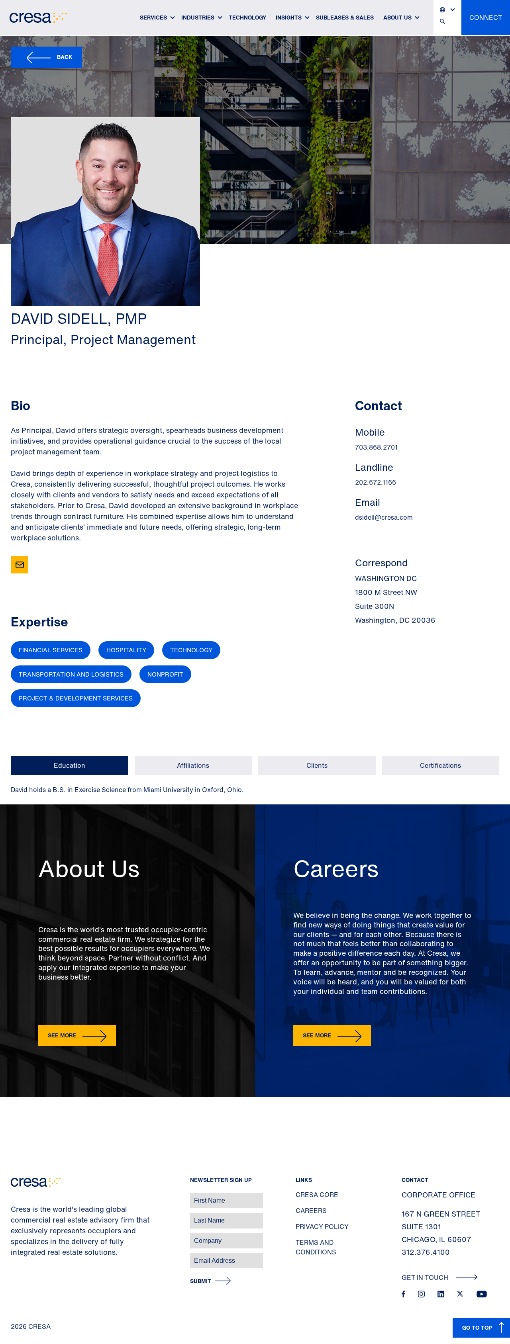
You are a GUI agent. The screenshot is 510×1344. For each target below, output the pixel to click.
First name (15, 1196)
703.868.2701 (376, 447)
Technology (247, 17)
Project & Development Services (76, 698)
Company (14, 1236)
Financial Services (50, 650)
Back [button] (65, 57)
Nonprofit (165, 674)
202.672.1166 (375, 482)
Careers (311, 1210)
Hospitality (126, 650)
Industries (197, 17)
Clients (317, 765)
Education (69, 765)
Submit (200, 1281)
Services (153, 17)
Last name (15, 1216)
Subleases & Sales (345, 17)
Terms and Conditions (316, 1247)
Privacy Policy (322, 1226)
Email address (19, 1256)
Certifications (440, 765)
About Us (397, 17)
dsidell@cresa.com (384, 517)
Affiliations (193, 765)
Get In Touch (426, 1277)
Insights (289, 17)
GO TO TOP (477, 1327)
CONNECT (485, 17)
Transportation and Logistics (71, 674)
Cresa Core (317, 1194)
